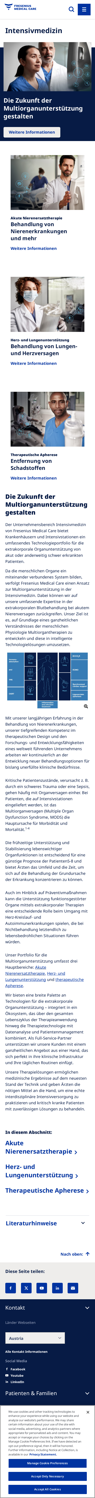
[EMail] (73, 1288)
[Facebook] (10, 1288)
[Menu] (84, 9)
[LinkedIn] (57, 1288)
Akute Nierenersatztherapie (38, 1147)
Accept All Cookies (47, 1489)
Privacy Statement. (43, 1454)
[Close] (88, 1412)
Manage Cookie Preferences (47, 1463)
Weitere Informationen (32, 132)
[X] (26, 1288)
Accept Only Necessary (47, 1476)
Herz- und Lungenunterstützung (39, 1170)
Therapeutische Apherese (44, 1190)
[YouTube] (41, 1288)
